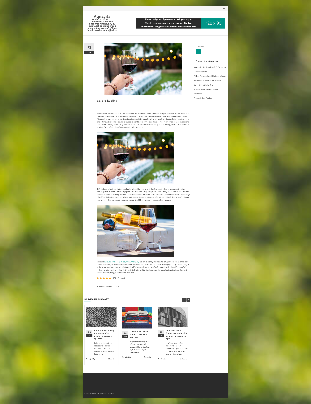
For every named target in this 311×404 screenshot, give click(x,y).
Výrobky (109, 286)
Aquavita (102, 16)
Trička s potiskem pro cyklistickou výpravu (139, 334)
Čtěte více (111, 359)
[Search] (198, 51)
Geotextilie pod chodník (203, 98)
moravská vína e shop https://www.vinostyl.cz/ (121, 262)
